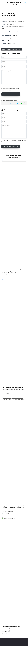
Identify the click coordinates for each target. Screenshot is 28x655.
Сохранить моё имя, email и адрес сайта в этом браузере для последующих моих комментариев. (14, 88)
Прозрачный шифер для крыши (12, 387)
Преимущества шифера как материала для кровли (11, 627)
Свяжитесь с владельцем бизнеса (12, 49)
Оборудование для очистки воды (16, 19)
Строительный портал (14, 3)
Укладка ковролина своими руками (13, 269)
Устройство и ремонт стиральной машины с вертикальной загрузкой (13, 506)
